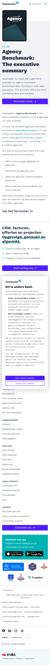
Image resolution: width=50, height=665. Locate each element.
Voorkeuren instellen (25, 383)
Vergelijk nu (8, 389)
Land (4, 637)
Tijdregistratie (33, 616)
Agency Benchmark (12, 403)
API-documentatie (11, 412)
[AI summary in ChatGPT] (22, 631)
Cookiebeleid (8, 495)
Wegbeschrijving (10, 474)
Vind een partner (11, 434)
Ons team (7, 459)
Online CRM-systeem (11, 602)
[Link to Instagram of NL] (15, 630)
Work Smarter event (12, 398)
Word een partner (11, 511)
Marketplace (8, 393)
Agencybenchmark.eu (27, 130)
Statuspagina (9, 438)
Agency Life (8, 408)
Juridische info (9, 485)
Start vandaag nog (23, 268)
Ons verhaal (8, 450)
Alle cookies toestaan (25, 378)
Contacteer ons (23, 527)
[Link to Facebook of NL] (3, 630)
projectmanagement (33, 612)
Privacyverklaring (11, 490)
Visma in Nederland (25, 658)
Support (6, 424)
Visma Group (8, 658)
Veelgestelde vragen (12, 429)
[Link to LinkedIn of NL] (9, 630)
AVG (4, 500)
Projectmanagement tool (13, 616)
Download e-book (23, 101)
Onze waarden (9, 455)
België (18, 365)
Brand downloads (11, 469)
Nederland (29, 365)
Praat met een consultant (15, 516)
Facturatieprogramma (12, 612)
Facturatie (35, 607)
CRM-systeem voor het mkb (15, 607)
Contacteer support (12, 521)
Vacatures (7, 464)
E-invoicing (7, 590)
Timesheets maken (10, 621)
